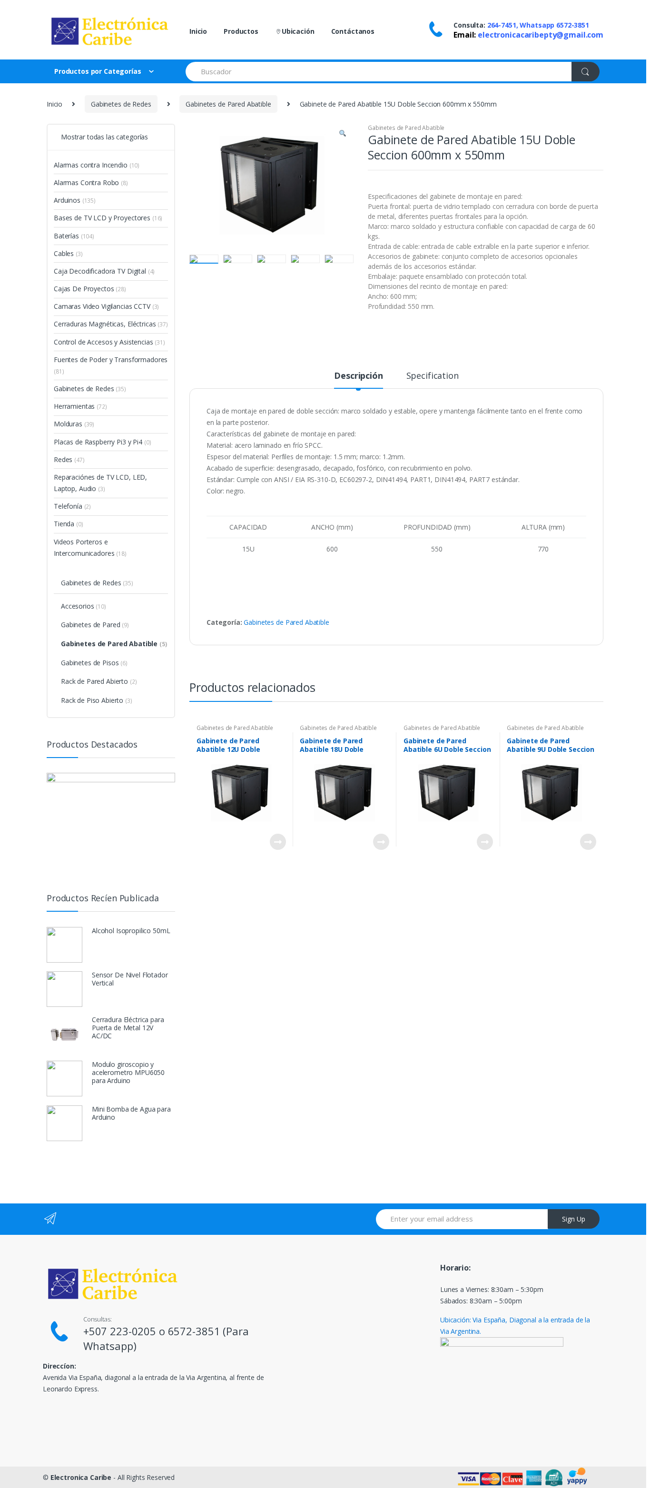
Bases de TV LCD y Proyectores (108, 217)
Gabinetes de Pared (95, 624)
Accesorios (83, 606)
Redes (69, 459)
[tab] (358, 379)
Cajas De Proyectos (90, 288)
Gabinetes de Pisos (94, 662)
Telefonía (72, 506)
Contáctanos (352, 31)
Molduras (74, 423)
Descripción (358, 376)
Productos (241, 31)
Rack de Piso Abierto (96, 700)
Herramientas (80, 406)
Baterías (74, 235)
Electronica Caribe (80, 1477)
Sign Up (573, 1218)
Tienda (68, 523)
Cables (68, 253)
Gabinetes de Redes (121, 103)
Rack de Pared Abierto (99, 681)
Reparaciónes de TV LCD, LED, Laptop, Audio (100, 483)
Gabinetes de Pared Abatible (228, 103)
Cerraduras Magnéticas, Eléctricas (111, 323)
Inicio (198, 31)
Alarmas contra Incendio (96, 164)
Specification (432, 376)
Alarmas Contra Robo (91, 182)
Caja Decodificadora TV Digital (104, 271)
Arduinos (75, 200)
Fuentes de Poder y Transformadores (110, 365)
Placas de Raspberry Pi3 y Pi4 (102, 441)
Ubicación (298, 31)
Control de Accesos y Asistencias (109, 341)
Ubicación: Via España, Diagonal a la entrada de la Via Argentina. (515, 1325)
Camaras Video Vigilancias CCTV (106, 306)
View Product (277, 842)
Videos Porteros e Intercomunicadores (90, 547)
